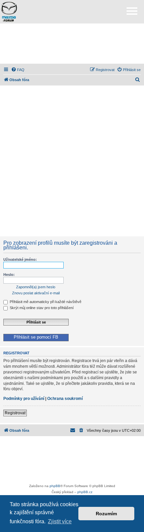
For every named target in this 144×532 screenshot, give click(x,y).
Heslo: (9, 275)
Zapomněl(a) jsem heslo (35, 287)
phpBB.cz (84, 492)
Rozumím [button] (106, 513)
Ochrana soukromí (65, 398)
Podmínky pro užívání (23, 398)
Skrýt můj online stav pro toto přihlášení (41, 308)
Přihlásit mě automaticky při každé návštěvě (45, 302)
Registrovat (15, 413)
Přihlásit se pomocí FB (36, 337)
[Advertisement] (72, 43)
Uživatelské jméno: (20, 259)
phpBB (55, 486)
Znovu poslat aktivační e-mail (36, 293)
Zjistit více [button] (60, 521)
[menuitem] (17, 70)
